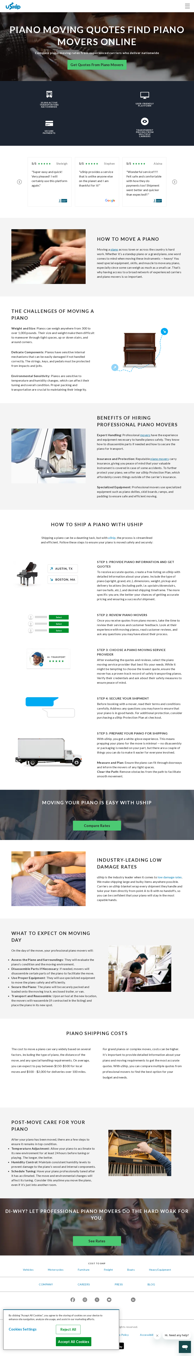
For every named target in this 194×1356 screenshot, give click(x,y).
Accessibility (148, 1334)
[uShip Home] (13, 6)
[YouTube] (109, 1300)
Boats (131, 1269)
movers (145, 435)
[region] (61, 1329)
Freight (108, 1269)
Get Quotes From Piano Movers (96, 65)
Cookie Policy (120, 1334)
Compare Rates (97, 826)
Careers (84, 1284)
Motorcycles (55, 1269)
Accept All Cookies (73, 1342)
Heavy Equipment (160, 1269)
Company (46, 1284)
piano (114, 249)
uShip (112, 537)
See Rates (97, 1241)
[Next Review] (175, 182)
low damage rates (170, 877)
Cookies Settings (23, 1329)
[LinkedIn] (133, 1300)
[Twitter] (97, 1300)
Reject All (68, 1329)
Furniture (84, 1269)
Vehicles (28, 1269)
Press (119, 1284)
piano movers (159, 458)
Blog (151, 1284)
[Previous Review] (19, 182)
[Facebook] (73, 1300)
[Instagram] (85, 1300)
